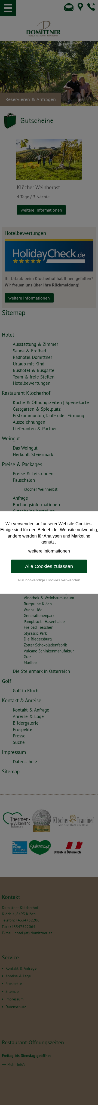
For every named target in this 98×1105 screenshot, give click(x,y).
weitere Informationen (49, 551)
